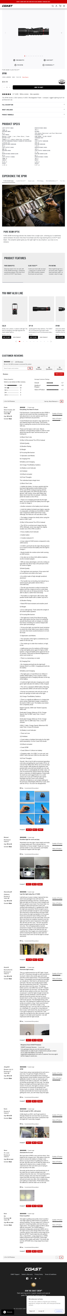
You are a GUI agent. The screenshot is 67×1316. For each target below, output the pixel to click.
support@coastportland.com (29, 1054)
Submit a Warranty (27, 1274)
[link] (6, 94)
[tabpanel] (33, 215)
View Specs (25, 77)
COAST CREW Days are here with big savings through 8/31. (33, 1)
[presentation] (27, 796)
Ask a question (34, 94)
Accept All (41, 1311)
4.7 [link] (13, 94)
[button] (16, 341)
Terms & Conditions (50, 1274)
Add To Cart (38, 87)
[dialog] (46, 1305)
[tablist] (33, 181)
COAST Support (15, 1274)
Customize (59, 1311)
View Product (17, 337)
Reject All (32, 1311)
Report (40, 829)
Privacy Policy (39, 1274)
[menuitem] (53, 401)
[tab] (8, 181)
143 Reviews (19, 362)
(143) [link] (16, 94)
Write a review (24, 94)
